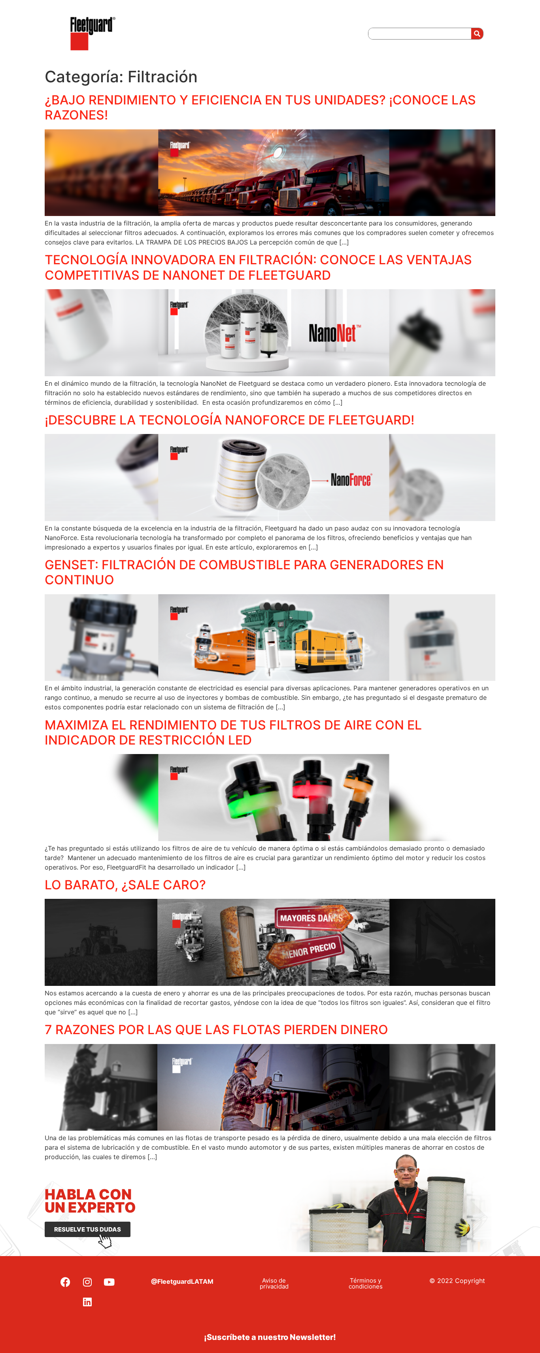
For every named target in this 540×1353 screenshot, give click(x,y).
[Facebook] (66, 1282)
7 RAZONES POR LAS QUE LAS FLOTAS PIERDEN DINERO (216, 1029)
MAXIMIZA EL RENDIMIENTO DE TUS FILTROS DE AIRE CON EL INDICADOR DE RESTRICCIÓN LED (233, 732)
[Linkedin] (87, 1301)
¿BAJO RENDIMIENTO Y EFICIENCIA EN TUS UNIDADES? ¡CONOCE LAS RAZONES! (260, 107)
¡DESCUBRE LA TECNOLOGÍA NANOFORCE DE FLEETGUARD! (229, 420)
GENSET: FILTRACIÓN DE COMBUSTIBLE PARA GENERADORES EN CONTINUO (244, 572)
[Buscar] (477, 33)
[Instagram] (87, 1282)
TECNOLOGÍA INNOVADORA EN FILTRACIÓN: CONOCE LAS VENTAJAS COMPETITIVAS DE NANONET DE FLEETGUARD (258, 267)
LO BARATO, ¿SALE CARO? (125, 885)
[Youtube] (109, 1282)
